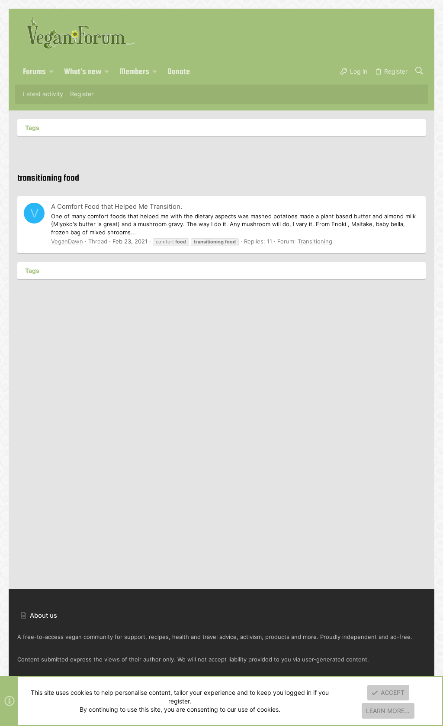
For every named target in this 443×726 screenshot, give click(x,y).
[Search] (419, 71)
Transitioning (315, 241)
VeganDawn (67, 241)
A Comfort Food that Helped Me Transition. (116, 206)
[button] (51, 71)
